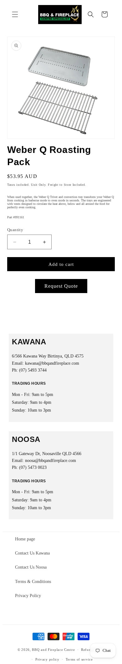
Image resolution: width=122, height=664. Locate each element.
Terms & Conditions (33, 581)
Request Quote (61, 286)
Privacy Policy (28, 595)
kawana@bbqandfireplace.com (52, 363)
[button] (15, 14)
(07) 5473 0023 (33, 467)
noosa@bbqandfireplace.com (50, 460)
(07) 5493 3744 (33, 370)
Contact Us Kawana (32, 553)
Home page (25, 539)
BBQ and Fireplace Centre (53, 649)
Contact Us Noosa (31, 567)
